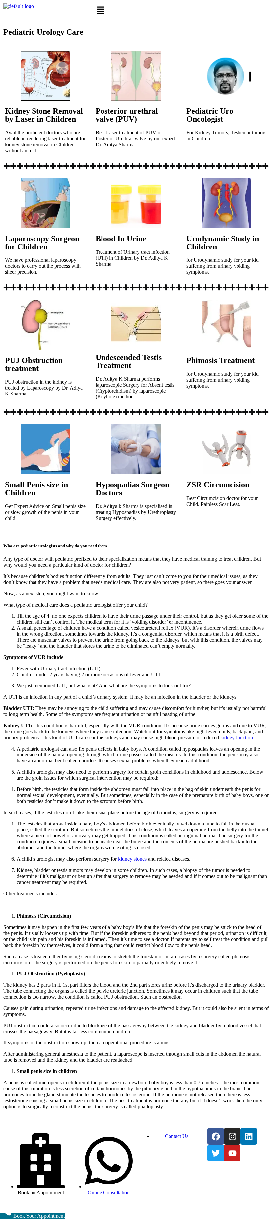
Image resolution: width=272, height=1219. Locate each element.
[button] (136, 10)
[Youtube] (232, 1153)
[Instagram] (232, 1136)
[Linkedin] (248, 1136)
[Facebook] (215, 1136)
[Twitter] (215, 1153)
